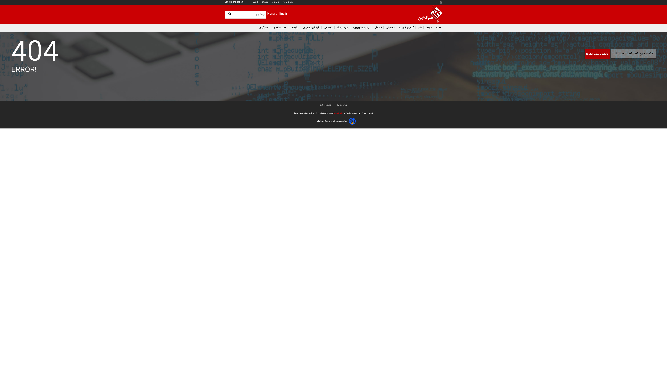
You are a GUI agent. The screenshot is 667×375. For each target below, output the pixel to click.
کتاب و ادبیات (406, 28)
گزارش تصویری (311, 28)
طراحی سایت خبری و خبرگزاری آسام (332, 121)
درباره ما (275, 2)
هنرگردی (263, 28)
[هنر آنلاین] (430, 14)
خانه (438, 28)
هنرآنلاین (338, 113)
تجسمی (328, 28)
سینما (428, 28)
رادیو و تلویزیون (361, 28)
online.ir (277, 13)
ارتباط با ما (288, 2)
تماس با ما (342, 105)
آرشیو (255, 2)
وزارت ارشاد (342, 28)
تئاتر (419, 28)
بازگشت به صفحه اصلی (598, 54)
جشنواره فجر (325, 105)
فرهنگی (377, 28)
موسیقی (390, 28)
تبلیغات (264, 2)
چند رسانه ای (279, 28)
